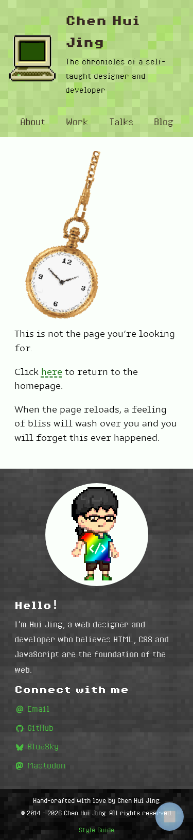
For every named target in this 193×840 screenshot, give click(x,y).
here (51, 372)
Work (77, 121)
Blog (163, 121)
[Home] (32, 58)
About (32, 121)
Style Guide (96, 830)
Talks (121, 121)
